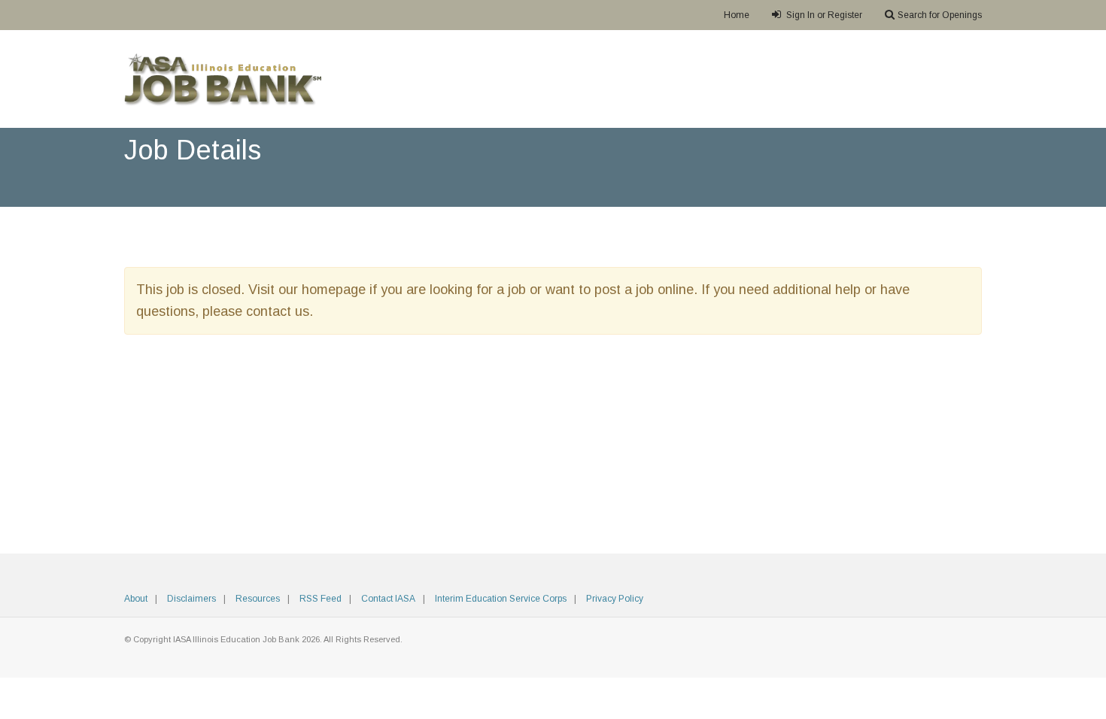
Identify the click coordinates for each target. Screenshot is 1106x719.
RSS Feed (320, 598)
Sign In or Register (823, 15)
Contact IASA (388, 598)
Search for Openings (940, 15)
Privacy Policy (614, 598)
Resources (257, 598)
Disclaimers (191, 598)
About (135, 598)
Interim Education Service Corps (501, 598)
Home (736, 15)
